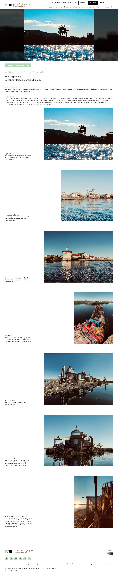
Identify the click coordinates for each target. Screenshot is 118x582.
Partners (58, 3)
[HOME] (52, 2)
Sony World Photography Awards (80, 7)
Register (82, 3)
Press (64, 3)
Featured (106, 7)
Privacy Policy (70, 564)
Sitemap (89, 564)
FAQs (69, 3)
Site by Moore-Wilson (11, 570)
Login (74, 3)
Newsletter (92, 3)
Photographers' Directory (30, 564)
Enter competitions (55, 7)
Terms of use (109, 564)
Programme (97, 7)
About (65, 7)
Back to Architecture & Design (18, 65)
